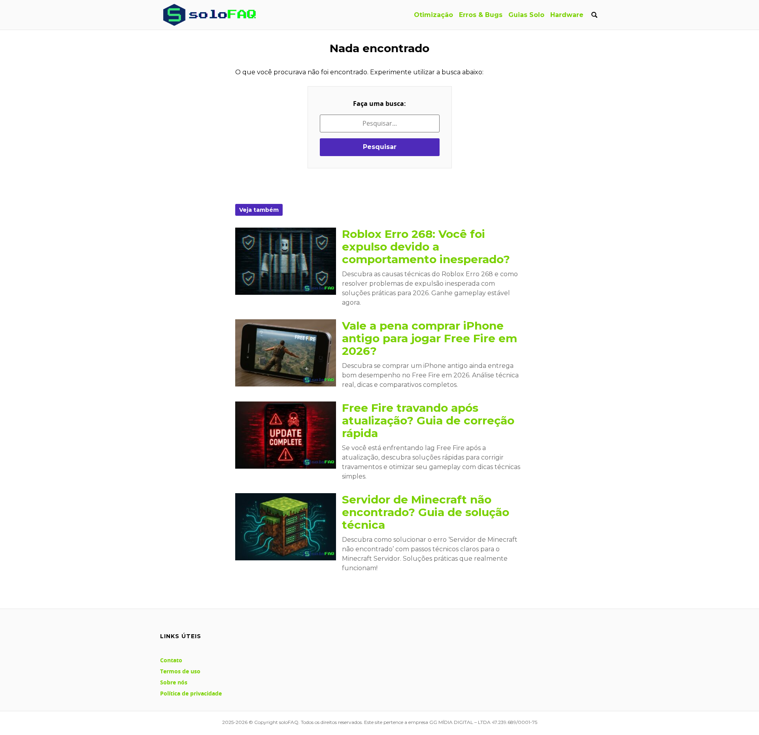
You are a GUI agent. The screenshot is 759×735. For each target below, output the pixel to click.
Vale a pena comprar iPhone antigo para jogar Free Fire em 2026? (429, 338)
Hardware (566, 15)
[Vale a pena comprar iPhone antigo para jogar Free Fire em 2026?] (285, 352)
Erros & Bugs (480, 15)
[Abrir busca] (594, 15)
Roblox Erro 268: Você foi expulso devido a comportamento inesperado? (426, 246)
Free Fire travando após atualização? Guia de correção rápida (428, 420)
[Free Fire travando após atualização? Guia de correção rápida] (285, 435)
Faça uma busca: (379, 103)
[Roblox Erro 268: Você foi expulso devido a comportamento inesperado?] (285, 261)
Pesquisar (379, 147)
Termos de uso (180, 671)
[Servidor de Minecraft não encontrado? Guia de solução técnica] (285, 526)
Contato (171, 660)
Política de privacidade (191, 693)
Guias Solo (526, 15)
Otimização (433, 15)
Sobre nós (173, 682)
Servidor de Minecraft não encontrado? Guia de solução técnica (425, 512)
